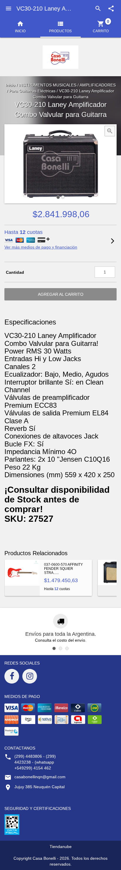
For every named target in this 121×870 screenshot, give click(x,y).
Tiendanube (61, 846)
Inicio (10, 85)
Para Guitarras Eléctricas (32, 91)
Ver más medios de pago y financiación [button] (40, 247)
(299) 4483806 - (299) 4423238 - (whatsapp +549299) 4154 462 (35, 762)
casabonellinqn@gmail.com (39, 776)
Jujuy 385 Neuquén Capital (39, 786)
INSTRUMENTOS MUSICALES (47, 85)
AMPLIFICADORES (98, 85)
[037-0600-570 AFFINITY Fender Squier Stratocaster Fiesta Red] (22, 578)
